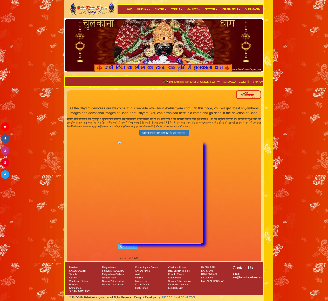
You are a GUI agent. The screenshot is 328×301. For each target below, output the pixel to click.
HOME (129, 9)
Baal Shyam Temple (179, 270)
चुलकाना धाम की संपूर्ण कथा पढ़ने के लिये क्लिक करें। (164, 132)
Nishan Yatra (109, 277)
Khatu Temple (142, 284)
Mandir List (141, 281)
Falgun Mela (109, 267)
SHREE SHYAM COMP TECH (178, 297)
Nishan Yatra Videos (113, 284)
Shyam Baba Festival (179, 281)
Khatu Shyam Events (146, 267)
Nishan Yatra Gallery (113, 281)
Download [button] (128, 246)
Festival (73, 284)
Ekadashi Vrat (175, 287)
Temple (73, 274)
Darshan (73, 267)
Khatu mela (75, 287)
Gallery (73, 277)
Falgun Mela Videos (113, 274)
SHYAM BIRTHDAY (79, 291)
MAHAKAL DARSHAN (212, 281)
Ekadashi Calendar (178, 284)
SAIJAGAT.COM (218, 81)
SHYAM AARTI (247, 81)
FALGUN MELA (230, 9)
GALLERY (192, 9)
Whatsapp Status (78, 281)
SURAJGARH (252, 9)
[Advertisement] (91, 192)
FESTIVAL (210, 9)
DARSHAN (142, 9)
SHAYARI (160, 9)
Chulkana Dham (177, 267)
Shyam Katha (142, 270)
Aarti (137, 274)
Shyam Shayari (77, 270)
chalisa (139, 277)
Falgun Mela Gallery (113, 270)
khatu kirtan (141, 287)
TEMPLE (176, 9)
